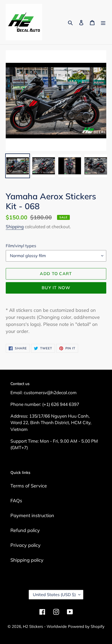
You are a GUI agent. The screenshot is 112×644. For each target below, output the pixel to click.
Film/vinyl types (21, 245)
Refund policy (25, 530)
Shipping (15, 226)
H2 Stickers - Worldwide (45, 626)
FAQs (16, 501)
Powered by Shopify (86, 626)
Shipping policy (26, 560)
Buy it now (56, 287)
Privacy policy (25, 545)
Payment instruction (32, 515)
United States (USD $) (54, 594)
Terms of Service (28, 486)
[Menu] (103, 22)
